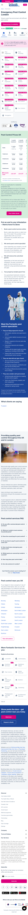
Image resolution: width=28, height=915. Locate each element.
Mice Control (9, 59)
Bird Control (9, 100)
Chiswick (3, 614)
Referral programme (6, 812)
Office (9, 35)
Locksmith (8, 658)
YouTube (16, 887)
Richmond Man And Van (18, 747)
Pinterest (12, 887)
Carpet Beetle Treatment (9, 107)
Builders (20, 680)
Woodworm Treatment (22, 87)
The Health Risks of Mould (7, 798)
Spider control (22, 80)
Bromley (3, 600)
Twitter (7, 887)
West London (18, 623)
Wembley (17, 600)
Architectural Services (22, 695)
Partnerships (4, 818)
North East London (6, 623)
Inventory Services (9, 664)
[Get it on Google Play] (14, 893)
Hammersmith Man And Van (9, 749)
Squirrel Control (9, 66)
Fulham (3, 604)
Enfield (3, 607)
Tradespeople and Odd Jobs (9, 695)
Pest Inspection (8, 52)
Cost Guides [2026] (6, 796)
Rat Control (22, 58)
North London (19, 614)
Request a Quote (9, 722)
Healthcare (22, 35)
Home (3, 35)
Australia (13, 904)
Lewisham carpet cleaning (8, 774)
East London (4, 630)
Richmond (17, 630)
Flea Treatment (9, 73)
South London (19, 620)
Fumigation (8, 115)
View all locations (8, 638)
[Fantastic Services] (14, 4)
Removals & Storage (9, 687)
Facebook (3, 887)
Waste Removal (20, 672)
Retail (15, 35)
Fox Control (21, 108)
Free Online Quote (14, 213)
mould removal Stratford (14, 772)
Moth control (9, 94)
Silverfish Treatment (9, 87)
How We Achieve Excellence (8, 801)
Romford (3, 633)
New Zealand (20, 904)
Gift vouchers (4, 807)
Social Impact (4, 809)
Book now (8, 717)
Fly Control (22, 100)
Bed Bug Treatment (22, 66)
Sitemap (3, 826)
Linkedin (25, 887)
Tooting (17, 604)
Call (25, 4)
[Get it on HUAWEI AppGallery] (22, 893)
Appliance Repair (21, 665)
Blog (2, 820)
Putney (3, 617)
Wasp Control (22, 94)
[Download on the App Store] (5, 893)
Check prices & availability (10, 24)
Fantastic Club (7, 180)
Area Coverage (4, 823)
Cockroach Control (22, 73)
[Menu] (2, 4)
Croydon (17, 627)
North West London (20, 610)
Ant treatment (9, 80)
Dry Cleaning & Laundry (8, 680)
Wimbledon (18, 607)
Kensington (4, 610)
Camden (3, 620)
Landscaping (21, 658)
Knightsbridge (5, 627)
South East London (20, 617)
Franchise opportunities (7, 815)
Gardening (21, 687)
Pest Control (8, 672)
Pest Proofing (20, 52)
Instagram (20, 887)
